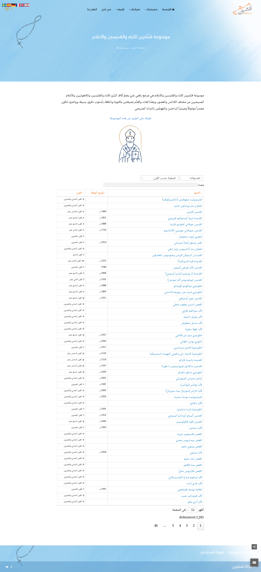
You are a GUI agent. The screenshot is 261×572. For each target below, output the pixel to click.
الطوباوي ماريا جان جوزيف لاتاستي (183, 292)
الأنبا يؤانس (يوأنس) (191, 384)
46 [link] (156, 526)
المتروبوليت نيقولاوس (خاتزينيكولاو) (182, 199)
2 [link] (194, 526)
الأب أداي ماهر (195, 502)
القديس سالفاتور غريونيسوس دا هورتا (181, 366)
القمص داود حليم (193, 458)
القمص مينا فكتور (193, 465)
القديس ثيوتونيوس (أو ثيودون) (185, 280)
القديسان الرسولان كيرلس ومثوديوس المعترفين (177, 255)
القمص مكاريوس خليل (190, 471)
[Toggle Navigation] (7, 9)
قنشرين (238, 567)
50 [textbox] (193, 510)
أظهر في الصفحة (188, 510)
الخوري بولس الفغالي (191, 341)
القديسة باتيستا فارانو (190, 360)
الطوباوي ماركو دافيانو (190, 372)
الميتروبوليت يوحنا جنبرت (188, 397)
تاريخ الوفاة (97, 193)
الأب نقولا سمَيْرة (193, 329)
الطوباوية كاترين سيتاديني (188, 347)
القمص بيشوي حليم (192, 446)
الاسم (197, 193)
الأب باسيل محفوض (191, 323)
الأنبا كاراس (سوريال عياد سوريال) (184, 391)
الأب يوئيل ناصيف (192, 317)
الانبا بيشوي (196, 452)
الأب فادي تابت (194, 483)
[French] (18, 5)
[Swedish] (4, 5)
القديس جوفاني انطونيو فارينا (186, 224)
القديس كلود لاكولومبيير (189, 421)
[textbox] (195, 178)
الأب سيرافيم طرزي (192, 310)
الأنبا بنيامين (195, 428)
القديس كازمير (194, 212)
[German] (13, 5)
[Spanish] (9, 5)
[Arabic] (27, 5)
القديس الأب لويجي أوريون (187, 267)
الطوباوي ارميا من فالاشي (188, 335)
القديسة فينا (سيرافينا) (190, 261)
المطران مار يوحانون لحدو (188, 206)
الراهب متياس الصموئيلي (189, 378)
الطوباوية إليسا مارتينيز (189, 409)
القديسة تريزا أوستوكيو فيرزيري (185, 218)
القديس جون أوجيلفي (190, 298)
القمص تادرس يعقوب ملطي (187, 304)
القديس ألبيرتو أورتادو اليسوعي (185, 415)
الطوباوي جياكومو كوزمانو (188, 286)
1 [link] (200, 526)
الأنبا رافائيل (196, 403)
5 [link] (173, 526)
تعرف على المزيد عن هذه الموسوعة (130, 118)
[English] (23, 5)
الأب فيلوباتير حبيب (191, 495)
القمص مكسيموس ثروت (189, 434)
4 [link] (180, 526)
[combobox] (191, 178)
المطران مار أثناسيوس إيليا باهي (185, 249)
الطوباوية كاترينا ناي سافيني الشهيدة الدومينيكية (176, 354)
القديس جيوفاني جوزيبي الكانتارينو (183, 230)
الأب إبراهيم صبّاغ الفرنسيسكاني (185, 477)
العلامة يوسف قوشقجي (190, 489)
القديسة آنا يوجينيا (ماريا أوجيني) (183, 273)
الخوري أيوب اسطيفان (190, 236)
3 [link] (187, 526)
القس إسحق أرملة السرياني (188, 243)
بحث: (200, 185)
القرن (79, 193)
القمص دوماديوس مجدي (189, 440)
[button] (254, 554)
